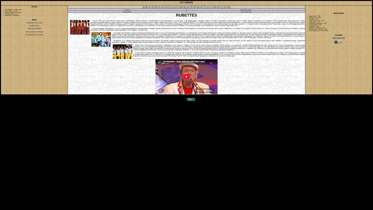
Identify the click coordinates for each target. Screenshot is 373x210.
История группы (34, 25)
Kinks (238, 53)
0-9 (228, 7)
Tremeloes (248, 36)
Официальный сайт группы (34, 22)
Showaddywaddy (191, 21)
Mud (181, 21)
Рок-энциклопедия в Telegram (34, 31)
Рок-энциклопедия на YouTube (34, 34)
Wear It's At (312, 16)
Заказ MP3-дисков (246, 9)
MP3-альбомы (127, 11)
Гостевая (127, 9)
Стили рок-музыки (246, 11)
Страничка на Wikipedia (34, 28)
